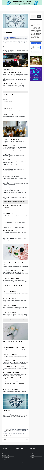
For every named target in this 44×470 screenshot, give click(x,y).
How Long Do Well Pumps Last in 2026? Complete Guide (36, 31)
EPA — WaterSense (6, 429)
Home (6, 7)
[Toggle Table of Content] (11, 69)
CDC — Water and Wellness (8, 430)
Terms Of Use (32, 461)
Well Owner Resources (34, 7)
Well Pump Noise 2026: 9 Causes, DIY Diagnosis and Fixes (35, 37)
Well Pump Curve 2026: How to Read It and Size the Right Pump (35, 24)
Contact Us (32, 9)
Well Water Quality (20, 9)
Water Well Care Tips (24, 7)
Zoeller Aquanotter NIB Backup (33, 47)
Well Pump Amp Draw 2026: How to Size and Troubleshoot (35, 28)
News (10, 7)
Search (32, 14)
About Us (26, 9)
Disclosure (32, 457)
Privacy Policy (32, 459)
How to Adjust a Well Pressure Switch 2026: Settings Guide (36, 34)
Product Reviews (15, 7)
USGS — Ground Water (7, 427)
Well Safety (12, 9)
